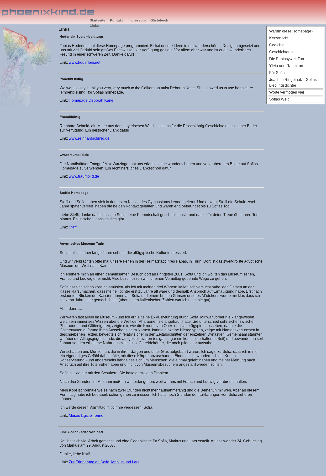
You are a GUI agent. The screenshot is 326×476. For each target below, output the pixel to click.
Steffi (73, 227)
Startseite (97, 20)
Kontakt (116, 20)
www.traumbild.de (84, 176)
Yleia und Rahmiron (286, 66)
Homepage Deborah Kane (91, 100)
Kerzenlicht (278, 38)
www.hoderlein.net (84, 62)
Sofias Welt (279, 99)
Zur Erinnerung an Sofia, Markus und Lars (104, 462)
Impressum (137, 20)
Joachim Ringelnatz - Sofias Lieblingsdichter (293, 82)
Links (94, 25)
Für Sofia (277, 73)
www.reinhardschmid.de (89, 138)
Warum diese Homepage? (291, 31)
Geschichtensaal (283, 52)
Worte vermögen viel (286, 92)
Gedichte (276, 45)
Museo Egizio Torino (86, 415)
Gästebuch (159, 20)
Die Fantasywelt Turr (286, 59)
